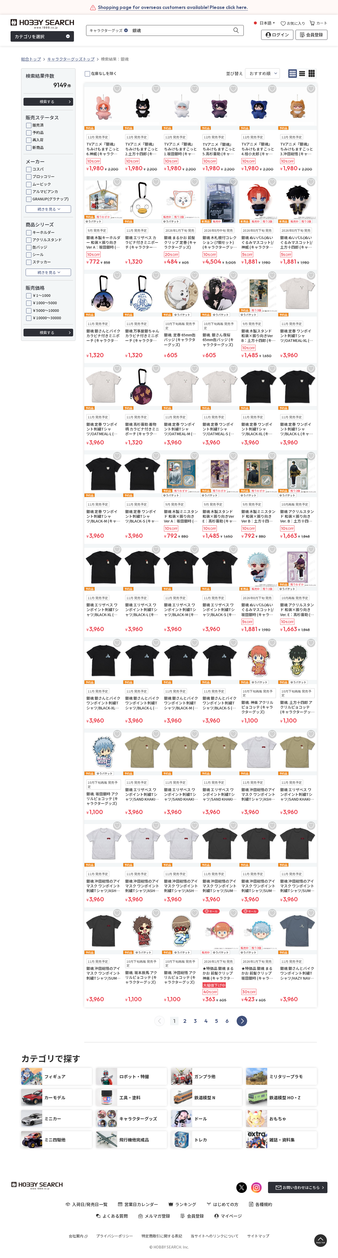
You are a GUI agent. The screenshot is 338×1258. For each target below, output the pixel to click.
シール (38, 254)
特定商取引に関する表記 (162, 1235)
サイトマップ (258, 1235)
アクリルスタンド (47, 239)
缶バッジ (39, 247)
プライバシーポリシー (114, 1235)
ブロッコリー (43, 176)
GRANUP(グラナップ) (50, 198)
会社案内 (76, 1235)
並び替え (234, 73)
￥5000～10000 (45, 310)
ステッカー (41, 261)
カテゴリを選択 (29, 36)
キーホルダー (43, 232)
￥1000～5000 (44, 302)
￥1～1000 (41, 295)
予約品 (38, 132)
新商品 (38, 147)
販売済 (38, 125)
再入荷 (38, 139)
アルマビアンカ (45, 191)
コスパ (38, 169)
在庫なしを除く (104, 73)
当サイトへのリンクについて (215, 1235)
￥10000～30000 (46, 317)
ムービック (41, 184)
